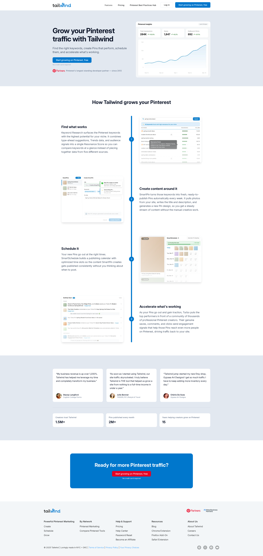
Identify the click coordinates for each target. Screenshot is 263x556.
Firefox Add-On (160, 535)
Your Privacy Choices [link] (129, 547)
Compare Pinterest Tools (92, 530)
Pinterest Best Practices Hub (143, 5)
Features (108, 5)
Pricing (121, 5)
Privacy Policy (112, 547)
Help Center (122, 530)
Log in (167, 5)
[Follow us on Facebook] (211, 547)
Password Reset (124, 535)
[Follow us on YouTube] (217, 547)
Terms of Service (96, 547)
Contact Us (193, 535)
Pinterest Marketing (89, 526)
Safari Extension (160, 539)
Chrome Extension (161, 530)
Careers (192, 530)
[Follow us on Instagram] (205, 547)
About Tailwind (195, 526)
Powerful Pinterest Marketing (59, 521)
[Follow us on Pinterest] (199, 547)
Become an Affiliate (125, 539)
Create (47, 526)
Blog (154, 526)
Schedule (48, 530)
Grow (46, 535)
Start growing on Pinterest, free (192, 5)
